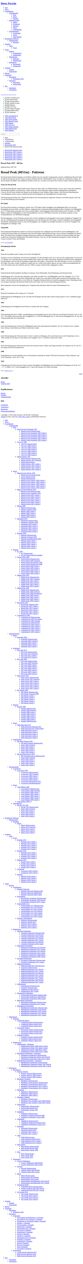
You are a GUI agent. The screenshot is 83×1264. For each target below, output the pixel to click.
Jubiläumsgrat (21, 984)
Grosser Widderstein (23, 1161)
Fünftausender (13, 40)
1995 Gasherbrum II (11, 116)
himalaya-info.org (9, 370)
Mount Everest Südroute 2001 (26, 489)
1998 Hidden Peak (11, 128)
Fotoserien (12, 81)
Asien (11, 46)
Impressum (4, 409)
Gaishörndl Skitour (23, 1020)
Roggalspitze (21, 896)
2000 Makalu (9, 123)
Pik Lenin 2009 (22, 659)
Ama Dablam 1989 (23, 787)
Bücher (7, 73)
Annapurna (20, 869)
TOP (80, 374)
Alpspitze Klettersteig (24, 931)
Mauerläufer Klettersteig (24, 1000)
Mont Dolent (21, 1144)
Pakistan (15, 18)
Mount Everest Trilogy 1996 (26, 473)
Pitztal (19, 1174)
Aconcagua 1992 (22, 770)
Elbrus (19, 823)
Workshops (12, 77)
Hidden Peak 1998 (23, 588)
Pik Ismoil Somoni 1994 (24, 741)
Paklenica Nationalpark (24, 918)
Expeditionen (9, 11)
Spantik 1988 (21, 707)
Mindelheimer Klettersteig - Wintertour (29, 1061)
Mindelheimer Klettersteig (25, 1006)
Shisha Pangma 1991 (23, 457)
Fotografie (8, 75)
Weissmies (20, 1126)
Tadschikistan (17, 29)
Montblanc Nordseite (23, 1079)
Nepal (15, 17)
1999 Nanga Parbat (11, 119)
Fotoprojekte (17, 84)
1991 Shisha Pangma (11, 127)
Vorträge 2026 (5, 384)
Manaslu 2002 (21, 533)
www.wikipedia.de (8, 242)
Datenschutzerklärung (8, 411)
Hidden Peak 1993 (23, 575)
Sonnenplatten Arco (23, 904)
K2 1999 (20, 551)
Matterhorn (20, 1090)
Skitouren (16, 59)
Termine (11, 70)
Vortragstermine (6, 397)
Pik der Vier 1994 (22, 805)
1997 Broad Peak (10, 118)
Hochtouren (12, 62)
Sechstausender (14, 31)
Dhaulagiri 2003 (22, 519)
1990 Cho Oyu (9, 125)
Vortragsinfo (13, 71)
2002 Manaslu (9, 130)
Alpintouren (17, 66)
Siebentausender (14, 20)
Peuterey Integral (22, 1071)
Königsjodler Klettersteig (25, 993)
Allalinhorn (20, 1119)
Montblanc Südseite (23, 1097)
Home (3, 382)
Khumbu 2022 (21, 860)
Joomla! (3, 417)
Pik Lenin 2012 (22, 650)
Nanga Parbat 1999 (23, 557)
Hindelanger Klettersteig (25, 946)
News (7, 9)
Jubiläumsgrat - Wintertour (25, 1044)
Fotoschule (16, 82)
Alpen (7, 49)
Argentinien (17, 33)
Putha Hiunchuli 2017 (24, 725)
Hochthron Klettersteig (24, 958)
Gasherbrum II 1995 (23, 615)
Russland (16, 42)
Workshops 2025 (18, 79)
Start (6, 8)
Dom (18, 1152)
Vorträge (7, 68)
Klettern (11, 51)
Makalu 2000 (21, 506)
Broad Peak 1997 (10, 145)
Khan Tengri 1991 (23, 676)
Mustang (20, 874)
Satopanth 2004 (22, 637)
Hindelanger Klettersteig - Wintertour (29, 1053)
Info (6, 86)
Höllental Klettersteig (24, 964)
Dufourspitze (21, 1104)
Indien (15, 22)
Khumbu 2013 (21, 840)
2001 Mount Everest (11, 121)
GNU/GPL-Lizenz (24, 417)
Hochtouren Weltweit (12, 39)
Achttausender (13, 13)
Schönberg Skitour (23, 1035)
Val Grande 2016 (22, 1192)
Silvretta (19, 1166)
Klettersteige (17, 55)
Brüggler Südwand (23, 889)
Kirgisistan (16, 24)
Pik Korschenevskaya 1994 (26, 754)
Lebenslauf (12, 88)
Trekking (8, 44)
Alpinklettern (17, 53)
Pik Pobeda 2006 (22, 690)
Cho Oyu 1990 (22, 442)
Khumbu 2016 (21, 851)
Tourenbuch (13, 90)
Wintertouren (13, 57)
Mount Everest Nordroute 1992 (27, 429)
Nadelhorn (20, 1112)
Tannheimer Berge (23, 1185)
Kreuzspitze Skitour (23, 1028)
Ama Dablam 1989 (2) (24, 801)
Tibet (14, 15)
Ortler (19, 1135)
